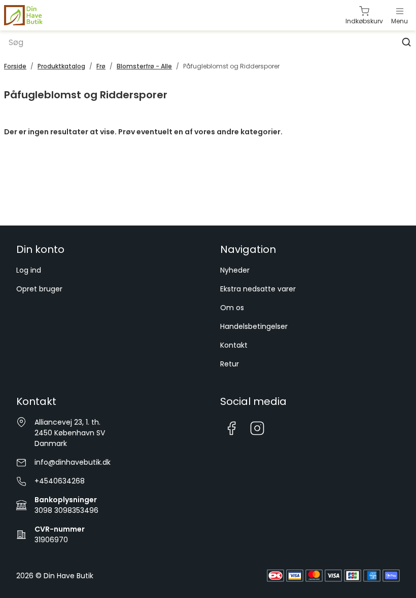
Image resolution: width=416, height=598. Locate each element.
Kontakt (234, 345)
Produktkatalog (61, 66)
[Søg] (406, 42)
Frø (101, 66)
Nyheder (235, 270)
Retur (229, 364)
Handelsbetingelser (254, 326)
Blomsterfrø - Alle (144, 66)
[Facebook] (231, 428)
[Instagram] (258, 428)
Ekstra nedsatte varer (258, 289)
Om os (232, 308)
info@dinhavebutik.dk (72, 462)
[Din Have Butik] (39, 15)
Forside (15, 66)
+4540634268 (59, 481)
